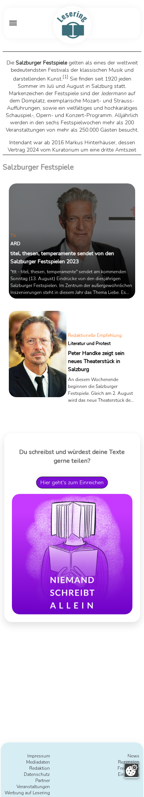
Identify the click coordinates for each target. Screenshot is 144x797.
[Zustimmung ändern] (131, 770)
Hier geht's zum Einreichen (72, 482)
